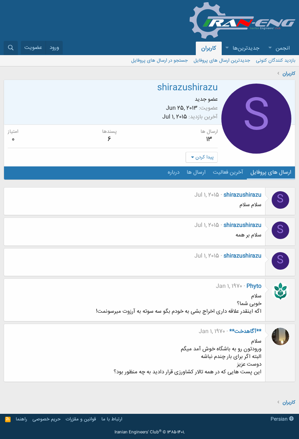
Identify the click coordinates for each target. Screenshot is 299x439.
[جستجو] (11, 48)
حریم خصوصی (46, 419)
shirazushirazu (242, 195)
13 (209, 139)
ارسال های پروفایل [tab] (271, 172)
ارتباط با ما (111, 419)
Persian (280, 419)
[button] (270, 48)
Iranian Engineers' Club (149, 432)
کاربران (208, 48)
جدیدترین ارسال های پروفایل (222, 61)
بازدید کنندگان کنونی (275, 61)
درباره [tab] (173, 172)
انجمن (283, 48)
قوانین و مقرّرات (81, 419)
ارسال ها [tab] (196, 172)
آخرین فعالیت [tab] (228, 172)
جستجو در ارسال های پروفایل (159, 61)
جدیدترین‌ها (246, 48)
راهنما (21, 419)
